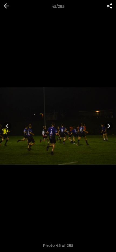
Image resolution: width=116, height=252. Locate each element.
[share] (109, 6)
